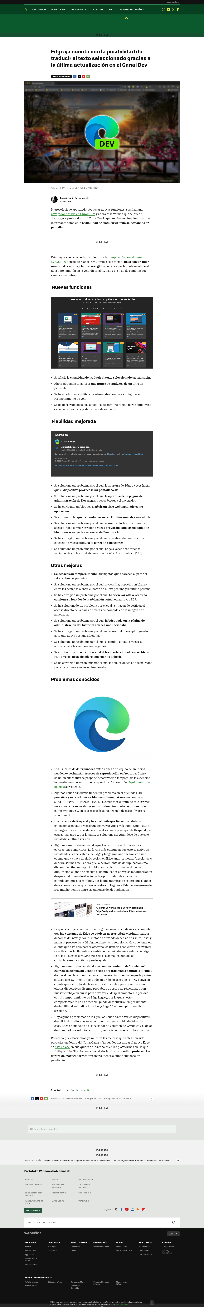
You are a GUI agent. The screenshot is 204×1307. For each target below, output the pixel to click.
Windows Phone (85, 1179)
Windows (29, 1179)
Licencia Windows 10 (103, 1160)
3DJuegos (52, 1246)
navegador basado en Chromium (73, 214)
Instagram (163, 9)
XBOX (112, 9)
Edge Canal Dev (94, 1098)
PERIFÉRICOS (58, 9)
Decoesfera (144, 1250)
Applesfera (29, 1254)
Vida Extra (52, 1250)
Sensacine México (79, 1281)
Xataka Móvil (30, 1250)
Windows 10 (83, 1200)
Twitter (173, 9)
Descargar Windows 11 (126, 1160)
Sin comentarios (62, 76)
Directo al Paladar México (101, 1282)
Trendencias (144, 1246)
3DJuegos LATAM (55, 1281)
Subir (171, 1233)
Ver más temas (33, 1210)
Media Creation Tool (149, 1160)
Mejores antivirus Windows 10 (57, 1160)
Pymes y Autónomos (167, 1251)
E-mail (88, 76)
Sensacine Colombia (75, 1286)
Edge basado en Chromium (118, 1098)
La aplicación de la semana (33, 1194)
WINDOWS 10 (39, 9)
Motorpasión (121, 1246)
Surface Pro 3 (84, 1192)
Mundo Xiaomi (31, 1264)
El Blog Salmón (168, 1246)
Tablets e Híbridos (33, 1184)
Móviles (55, 1179)
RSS (138, 1209)
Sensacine (75, 1246)
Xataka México (31, 1281)
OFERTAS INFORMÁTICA (132, 9)
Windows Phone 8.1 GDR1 (34, 1202)
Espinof (74, 1250)
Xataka (28, 1246)
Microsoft (82, 1090)
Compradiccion (145, 1254)
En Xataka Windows (103, 904)
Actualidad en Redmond (58, 1186)
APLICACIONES (78, 9)
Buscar (174, 1222)
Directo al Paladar (101, 1246)
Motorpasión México (121, 1282)
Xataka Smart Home (31, 1259)
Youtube (168, 9)
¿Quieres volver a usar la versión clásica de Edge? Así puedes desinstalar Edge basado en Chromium (121, 911)
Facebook (74, 76)
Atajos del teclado (82, 1160)
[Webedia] (173, 2)
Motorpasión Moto (124, 1250)
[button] (74, 198)
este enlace (62, 1047)
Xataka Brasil (30, 1285)
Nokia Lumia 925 (59, 1192)
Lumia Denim (58, 1200)
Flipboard (178, 9)
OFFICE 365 (97, 9)
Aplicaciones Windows (71, 1098)
